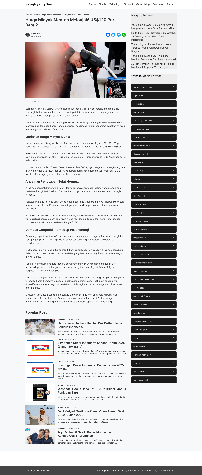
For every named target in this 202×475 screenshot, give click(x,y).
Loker (60, 339)
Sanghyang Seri (38, 4)
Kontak (116, 470)
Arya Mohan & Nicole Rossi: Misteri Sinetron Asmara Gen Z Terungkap (88, 433)
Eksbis (102, 4)
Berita (92, 4)
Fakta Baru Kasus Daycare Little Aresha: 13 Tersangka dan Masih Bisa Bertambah (153, 36)
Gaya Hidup (143, 4)
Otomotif (128, 4)
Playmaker (36, 34)
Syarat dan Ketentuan (164, 470)
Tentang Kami (103, 470)
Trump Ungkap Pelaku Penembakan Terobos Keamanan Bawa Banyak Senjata (151, 48)
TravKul (171, 4)
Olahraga (158, 4)
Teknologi (114, 4)
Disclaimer (146, 470)
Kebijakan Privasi (130, 470)
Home (28, 14)
